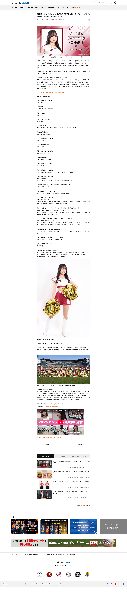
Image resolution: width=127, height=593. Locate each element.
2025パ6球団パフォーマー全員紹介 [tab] (80, 456)
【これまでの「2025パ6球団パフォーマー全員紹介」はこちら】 (54, 92)
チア (40, 23)
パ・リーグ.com (15, 554)
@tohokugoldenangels (51, 406)
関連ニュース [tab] (45, 456)
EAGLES (39, 438)
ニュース (24, 554)
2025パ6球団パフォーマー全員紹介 (52, 438)
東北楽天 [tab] (63, 456)
